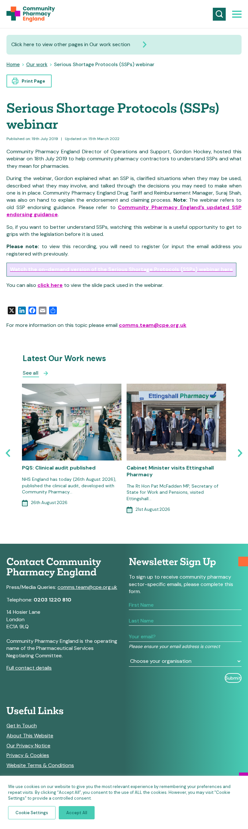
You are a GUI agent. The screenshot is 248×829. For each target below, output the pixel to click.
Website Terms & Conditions (40, 765)
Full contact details (29, 667)
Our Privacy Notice (28, 746)
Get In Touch (21, 726)
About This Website (29, 736)
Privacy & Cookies (27, 755)
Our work (36, 64)
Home (13, 64)
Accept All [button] (76, 812)
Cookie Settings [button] (32, 812)
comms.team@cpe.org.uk (152, 325)
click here (50, 285)
